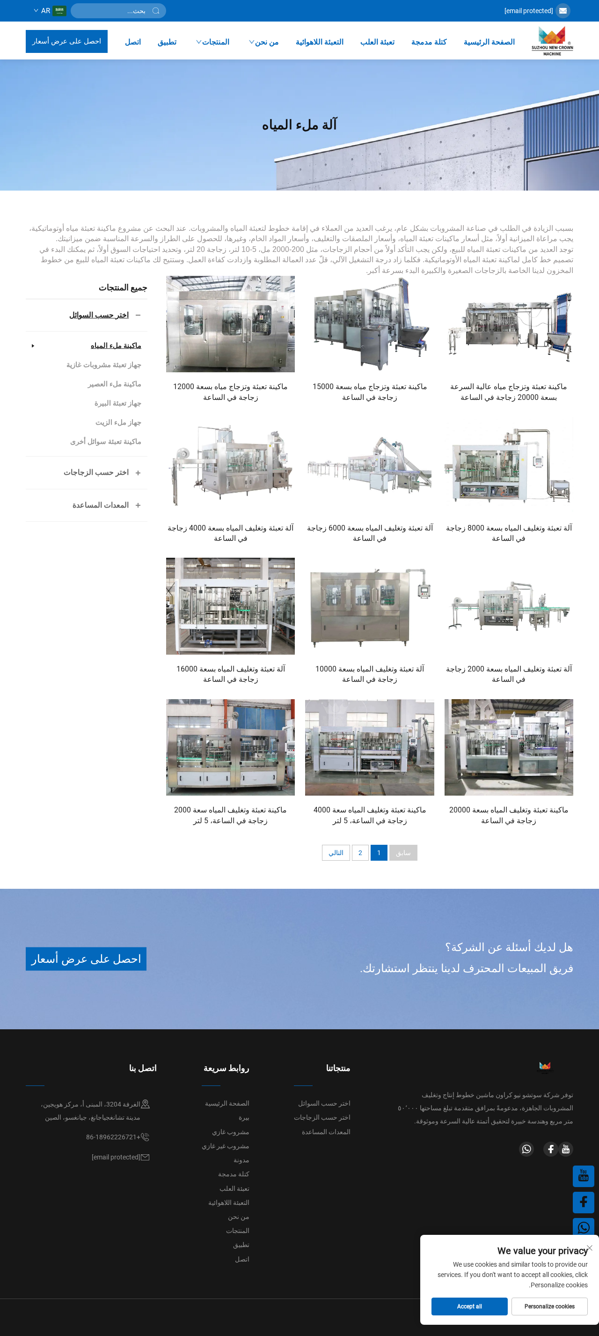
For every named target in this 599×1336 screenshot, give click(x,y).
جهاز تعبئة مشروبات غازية (103, 365)
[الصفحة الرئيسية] (552, 41)
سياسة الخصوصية (182, 1316)
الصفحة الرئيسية (489, 41)
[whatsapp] (526, 1149)
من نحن (267, 41)
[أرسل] (156, 10)
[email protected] (528, 11)
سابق (403, 852)
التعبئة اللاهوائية (319, 41)
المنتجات (215, 41)
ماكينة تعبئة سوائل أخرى (105, 441)
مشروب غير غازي (225, 1146)
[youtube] (565, 1149)
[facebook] (550, 1149)
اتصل (133, 41)
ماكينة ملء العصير (114, 384)
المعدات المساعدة (101, 505)
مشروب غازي (230, 1132)
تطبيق (167, 41)
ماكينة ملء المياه (116, 345)
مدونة (241, 1160)
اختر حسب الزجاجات (96, 472)
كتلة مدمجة (429, 41)
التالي (336, 852)
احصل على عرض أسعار (66, 41)
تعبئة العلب (377, 41)
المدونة (137, 1316)
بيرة (244, 1117)
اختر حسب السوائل (99, 314)
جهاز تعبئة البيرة (118, 403)
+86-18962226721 (113, 1137)
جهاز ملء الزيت (118, 422)
